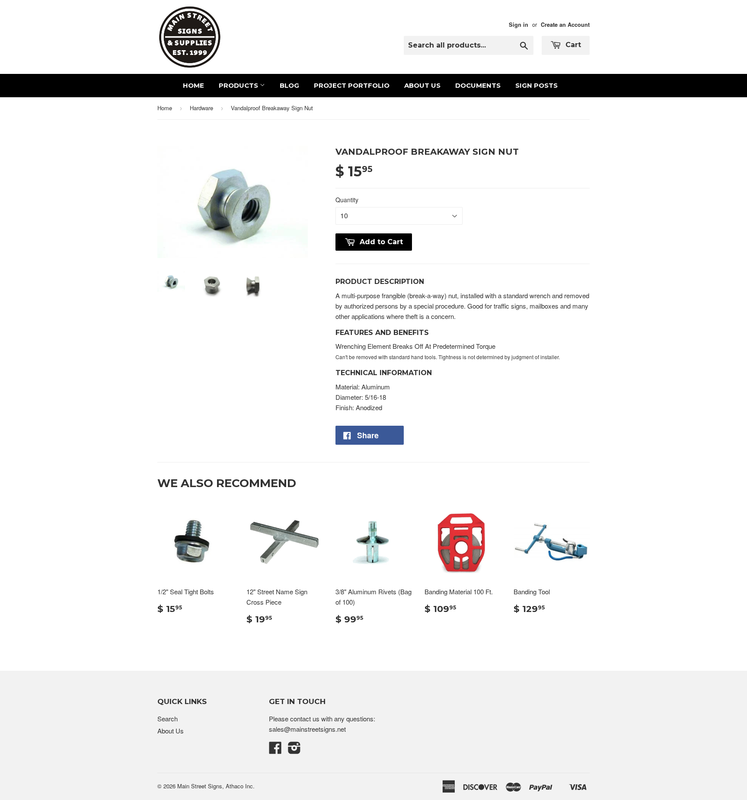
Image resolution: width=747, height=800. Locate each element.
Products (239, 85)
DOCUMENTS (478, 85)
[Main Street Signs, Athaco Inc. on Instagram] (294, 750)
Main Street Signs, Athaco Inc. (216, 786)
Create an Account (565, 25)
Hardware (201, 108)
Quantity (346, 199)
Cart (572, 45)
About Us (422, 85)
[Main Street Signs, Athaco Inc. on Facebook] (275, 750)
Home (193, 85)
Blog (289, 85)
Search (167, 718)
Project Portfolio (351, 85)
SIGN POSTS (536, 85)
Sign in (518, 25)
